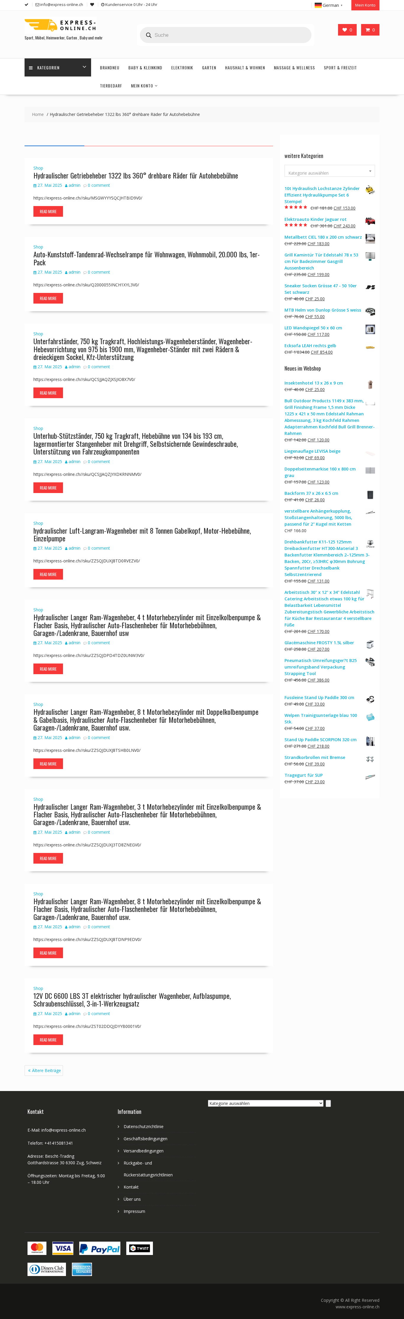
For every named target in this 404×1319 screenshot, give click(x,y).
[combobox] (330, 171)
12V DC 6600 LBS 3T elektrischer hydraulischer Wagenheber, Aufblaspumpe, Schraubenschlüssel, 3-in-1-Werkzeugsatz (132, 999)
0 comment (99, 185)
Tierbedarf (111, 85)
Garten (209, 67)
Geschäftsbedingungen (145, 1138)
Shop (38, 168)
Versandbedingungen (144, 1151)
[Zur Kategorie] (328, 1103)
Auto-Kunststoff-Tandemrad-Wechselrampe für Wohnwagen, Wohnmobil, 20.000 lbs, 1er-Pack (146, 258)
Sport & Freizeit (340, 67)
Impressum (134, 1211)
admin (74, 185)
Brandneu (109, 67)
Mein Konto (365, 5)
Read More (48, 211)
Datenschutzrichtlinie (144, 1126)
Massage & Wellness (294, 67)
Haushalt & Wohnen (245, 67)
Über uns (132, 1199)
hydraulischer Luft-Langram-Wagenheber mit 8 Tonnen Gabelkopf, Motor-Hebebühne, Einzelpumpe (142, 534)
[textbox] (330, 173)
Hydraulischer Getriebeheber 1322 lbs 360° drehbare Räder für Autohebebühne (135, 175)
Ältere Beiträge (46, 1070)
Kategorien (48, 67)
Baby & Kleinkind (145, 67)
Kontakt (131, 1187)
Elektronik (182, 67)
